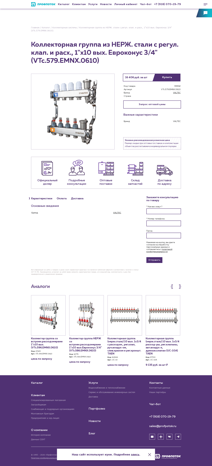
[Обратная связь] (204, 13)
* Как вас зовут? (154, 207)
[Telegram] (178, 437)
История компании (41, 435)
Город (149, 231)
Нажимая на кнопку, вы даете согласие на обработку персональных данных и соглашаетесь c (160, 247)
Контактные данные (159, 387)
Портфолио (97, 408)
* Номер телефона (155, 219)
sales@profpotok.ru (162, 426)
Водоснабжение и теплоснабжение (107, 387)
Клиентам (79, 4)
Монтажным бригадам (42, 413)
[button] (173, 286)
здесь (135, 454)
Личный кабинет (126, 4)
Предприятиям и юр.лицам (45, 418)
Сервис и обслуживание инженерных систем (112, 392)
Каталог (64, 4)
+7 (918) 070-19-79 (167, 4)
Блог (92, 433)
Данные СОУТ (38, 439)
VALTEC (177, 93)
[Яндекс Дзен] (161, 437)
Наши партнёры (157, 392)
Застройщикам (38, 404)
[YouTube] (152, 437)
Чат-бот (146, 4)
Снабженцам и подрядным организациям (52, 409)
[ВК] (169, 437)
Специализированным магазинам (48, 400)
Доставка (93, 396)
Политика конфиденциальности (45, 458)
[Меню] (204, 4)
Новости (95, 421)
